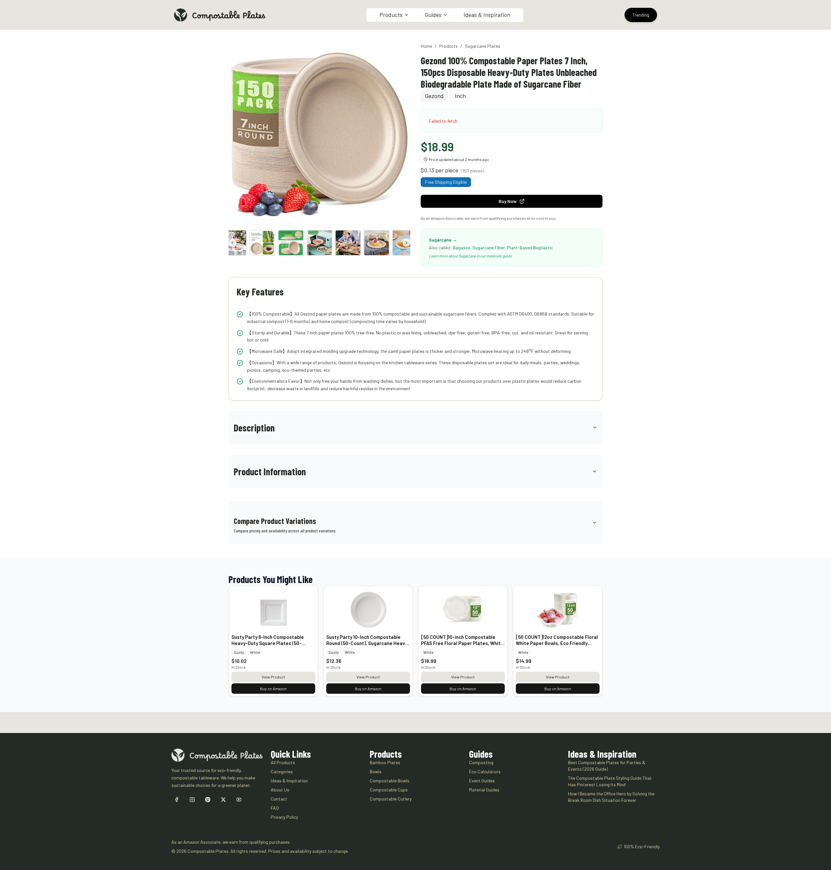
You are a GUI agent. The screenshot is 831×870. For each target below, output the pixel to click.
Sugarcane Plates (482, 46)
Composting (481, 762)
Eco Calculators (485, 771)
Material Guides (484, 789)
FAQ (275, 808)
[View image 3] (262, 243)
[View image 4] (291, 243)
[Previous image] (236, 134)
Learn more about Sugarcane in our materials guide (470, 256)
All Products (283, 762)
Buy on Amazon (273, 688)
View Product (273, 677)
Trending (640, 15)
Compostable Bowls (389, 780)
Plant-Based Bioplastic (530, 247)
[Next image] (403, 134)
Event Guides (482, 780)
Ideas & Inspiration (487, 14)
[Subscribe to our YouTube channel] (239, 799)
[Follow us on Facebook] (176, 799)
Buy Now (508, 201)
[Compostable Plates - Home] (219, 14)
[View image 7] (377, 243)
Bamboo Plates (385, 762)
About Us (280, 789)
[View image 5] (319, 243)
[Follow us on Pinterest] (208, 799)
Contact (279, 799)
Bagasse (461, 247)
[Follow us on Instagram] (192, 799)
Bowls (375, 771)
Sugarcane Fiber (488, 247)
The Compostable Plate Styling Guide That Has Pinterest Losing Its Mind (610, 781)
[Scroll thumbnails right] (406, 243)
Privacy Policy (284, 817)
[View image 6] (348, 243)
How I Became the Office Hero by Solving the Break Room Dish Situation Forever (611, 797)
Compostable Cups (389, 789)
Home (426, 46)
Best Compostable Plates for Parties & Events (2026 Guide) (606, 766)
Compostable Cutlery (391, 799)
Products (448, 46)
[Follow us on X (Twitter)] (223, 799)
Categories (282, 771)
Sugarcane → (443, 239)
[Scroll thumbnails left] (232, 243)
